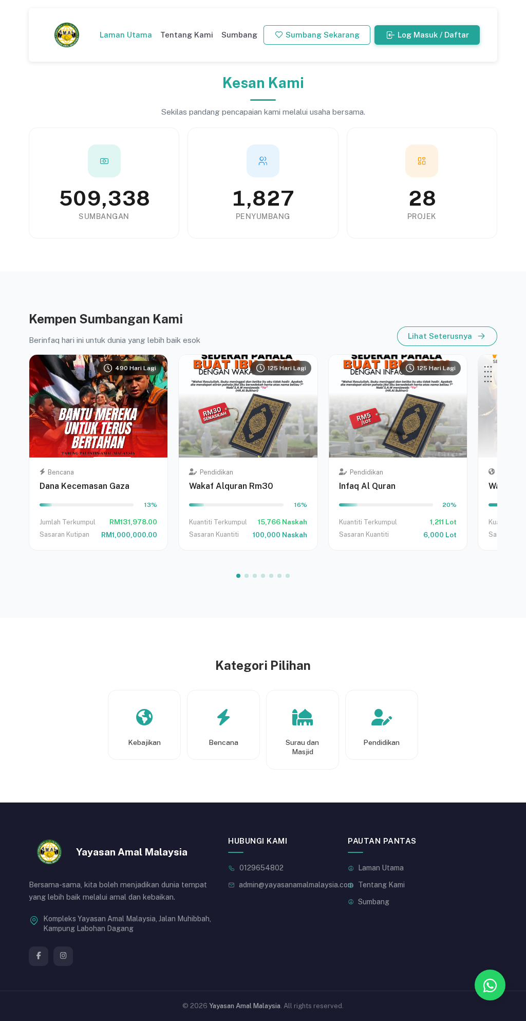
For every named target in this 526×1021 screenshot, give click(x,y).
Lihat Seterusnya (440, 336)
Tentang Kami (186, 34)
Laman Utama (126, 34)
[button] (238, 576)
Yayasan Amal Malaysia (244, 1006)
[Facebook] (38, 956)
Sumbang (239, 34)
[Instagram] (63, 956)
